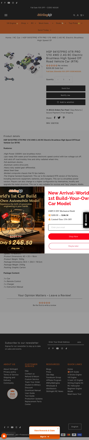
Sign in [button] (43, 436)
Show (4, 436)
